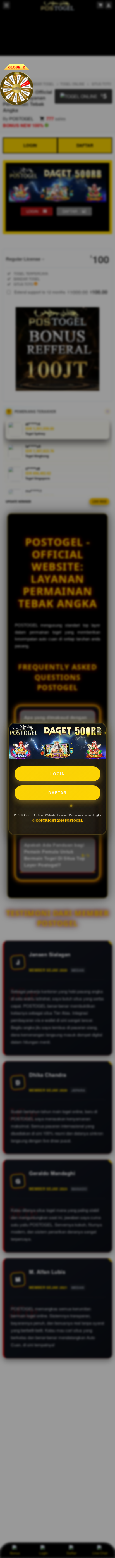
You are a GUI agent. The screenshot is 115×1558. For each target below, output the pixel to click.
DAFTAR (57, 792)
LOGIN (57, 773)
